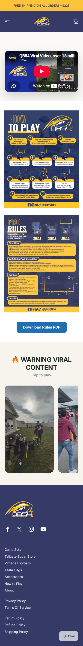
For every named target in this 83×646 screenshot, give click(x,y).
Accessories (14, 577)
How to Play (14, 583)
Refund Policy (15, 625)
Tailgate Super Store (20, 556)
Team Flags (13, 570)
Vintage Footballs (18, 563)
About (9, 590)
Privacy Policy (15, 601)
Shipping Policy (16, 632)
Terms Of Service (18, 607)
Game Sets (13, 549)
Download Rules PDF (41, 327)
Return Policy (14, 618)
